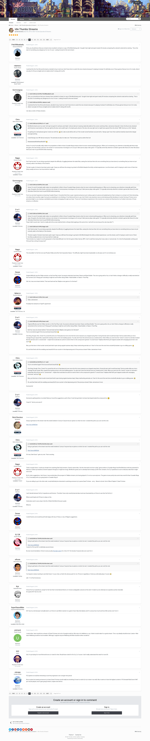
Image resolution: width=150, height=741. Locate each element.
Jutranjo (17, 672)
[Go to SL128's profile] (17, 542)
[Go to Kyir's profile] (17, 594)
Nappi (17, 158)
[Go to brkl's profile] (17, 659)
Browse (13, 19)
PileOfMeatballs (17, 45)
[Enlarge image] (60, 132)
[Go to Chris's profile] (17, 127)
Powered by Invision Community (75, 738)
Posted (32, 44)
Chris (18, 119)
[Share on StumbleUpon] (26, 729)
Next (47, 39)
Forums (11, 22)
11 (37, 39)
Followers (134, 29)
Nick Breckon (20, 31)
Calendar (18, 22)
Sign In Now (107, 712)
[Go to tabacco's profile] (17, 301)
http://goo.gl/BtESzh (32, 424)
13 (43, 39)
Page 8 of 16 (57, 39)
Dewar (17, 272)
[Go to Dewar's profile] (17, 280)
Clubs (30, 19)
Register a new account (43, 712)
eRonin (17, 559)
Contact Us (78, 735)
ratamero (17, 66)
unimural (17, 630)
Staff (25, 22)
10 (34, 39)
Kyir (17, 586)
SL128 (17, 535)
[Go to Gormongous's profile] (17, 98)
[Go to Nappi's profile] (17, 166)
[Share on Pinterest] (31, 729)
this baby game (57, 551)
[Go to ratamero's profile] (17, 73)
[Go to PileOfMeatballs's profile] (17, 52)
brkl (17, 651)
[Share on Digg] (18, 729)
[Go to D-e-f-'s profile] (17, 217)
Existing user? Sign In (125, 2)
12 (40, 39)
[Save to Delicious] (21, 729)
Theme (71, 735)
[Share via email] (29, 729)
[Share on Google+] (15, 729)
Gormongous (17, 90)
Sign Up (137, 2)
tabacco (17, 293)
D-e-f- (17, 210)
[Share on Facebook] (12, 729)
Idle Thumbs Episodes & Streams (42, 31)
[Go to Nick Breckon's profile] (11, 30)
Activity (22, 19)
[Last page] (51, 40)
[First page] (10, 40)
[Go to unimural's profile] (17, 638)
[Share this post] (139, 44)
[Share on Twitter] (10, 729)
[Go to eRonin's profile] (17, 567)
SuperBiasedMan (17, 607)
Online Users (33, 22)
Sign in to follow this (124, 29)
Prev (13, 39)
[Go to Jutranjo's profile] (17, 680)
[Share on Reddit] (23, 729)
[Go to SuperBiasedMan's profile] (17, 615)
